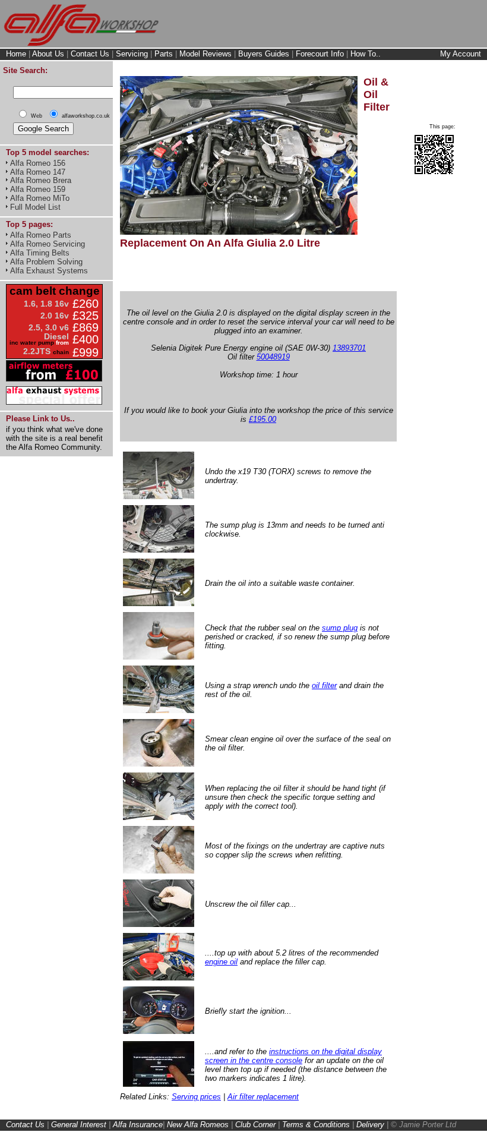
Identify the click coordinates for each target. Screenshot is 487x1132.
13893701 (349, 347)
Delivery (370, 1124)
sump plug (340, 627)
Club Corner (255, 1124)
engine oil (221, 961)
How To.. (365, 53)
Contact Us (90, 53)
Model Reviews (205, 53)
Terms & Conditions (316, 1124)
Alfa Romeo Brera (40, 180)
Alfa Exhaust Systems (49, 270)
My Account (460, 54)
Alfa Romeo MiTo (39, 198)
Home (16, 53)
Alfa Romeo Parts (40, 235)
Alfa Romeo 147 (37, 172)
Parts (163, 53)
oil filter (324, 685)
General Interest (78, 1124)
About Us (48, 53)
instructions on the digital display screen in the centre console (293, 1056)
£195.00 (262, 419)
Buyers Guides (263, 53)
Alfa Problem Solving (46, 261)
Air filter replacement (263, 1096)
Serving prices (196, 1096)
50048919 (273, 356)
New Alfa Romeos (198, 1124)
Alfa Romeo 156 (37, 163)
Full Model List (35, 207)
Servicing (132, 53)
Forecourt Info (320, 53)
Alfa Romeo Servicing (47, 243)
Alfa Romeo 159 (37, 189)
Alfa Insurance (138, 1124)
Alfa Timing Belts (39, 252)
